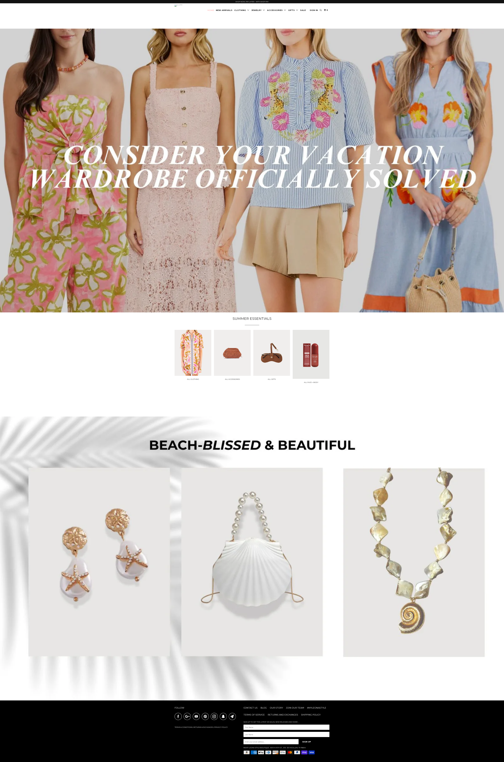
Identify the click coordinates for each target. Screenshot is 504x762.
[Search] (321, 10)
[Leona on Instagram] (215, 716)
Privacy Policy (221, 727)
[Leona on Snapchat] (224, 716)
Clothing (240, 10)
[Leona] (188, 5)
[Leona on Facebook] (179, 716)
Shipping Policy (311, 715)
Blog (264, 708)
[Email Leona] (233, 716)
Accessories (275, 10)
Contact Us (250, 708)
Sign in (314, 10)
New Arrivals (224, 10)
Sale (303, 10)
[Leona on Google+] (188, 716)
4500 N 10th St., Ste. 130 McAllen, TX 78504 (288, 748)
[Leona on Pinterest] (206, 716)
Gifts (292, 10)
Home (211, 10)
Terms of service (254, 715)
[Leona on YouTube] (197, 716)
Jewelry (257, 10)
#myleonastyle (316, 708)
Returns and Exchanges (283, 715)
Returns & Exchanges (203, 727)
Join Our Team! (295, 708)
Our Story (276, 708)
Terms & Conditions (183, 727)
